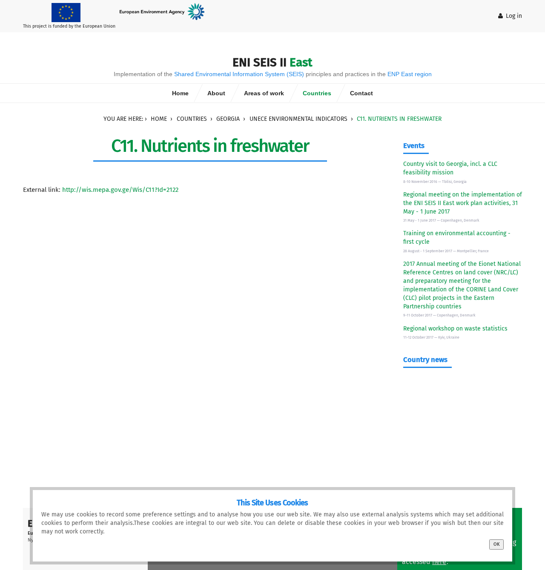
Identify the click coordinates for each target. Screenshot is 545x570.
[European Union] (69, 12)
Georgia (228, 119)
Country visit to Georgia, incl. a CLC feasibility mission (450, 168)
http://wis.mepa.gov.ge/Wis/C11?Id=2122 (120, 190)
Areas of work (264, 93)
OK (496, 544)
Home (180, 93)
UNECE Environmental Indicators (298, 119)
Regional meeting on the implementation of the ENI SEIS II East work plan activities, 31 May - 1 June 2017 (462, 203)
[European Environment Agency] (165, 11)
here (439, 562)
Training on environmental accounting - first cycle (457, 237)
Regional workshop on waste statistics (455, 328)
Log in (514, 16)
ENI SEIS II (272, 62)
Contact (361, 93)
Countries (317, 93)
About (216, 93)
